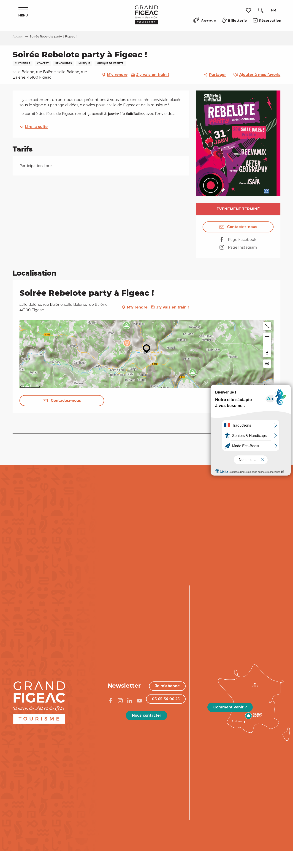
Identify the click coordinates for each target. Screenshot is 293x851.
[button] (260, 10)
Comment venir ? (230, 707)
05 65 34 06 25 (166, 699)
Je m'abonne (167, 686)
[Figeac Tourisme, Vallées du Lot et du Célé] (146, 18)
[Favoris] (249, 10)
